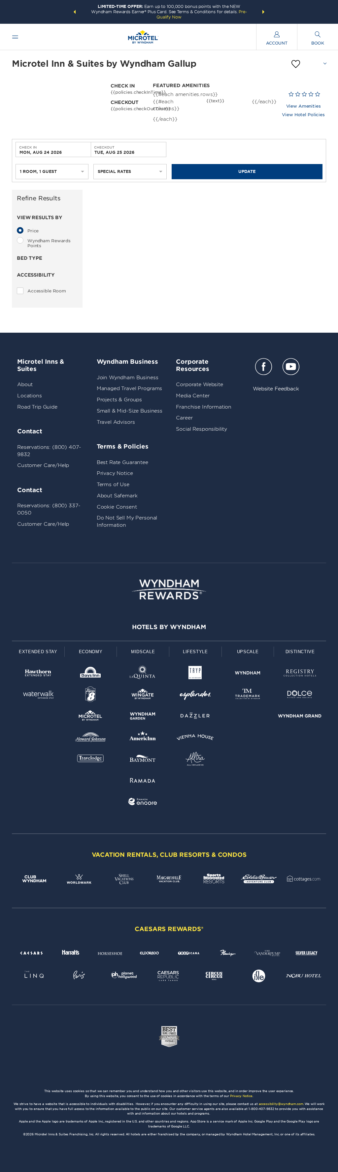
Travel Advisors (116, 422)
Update (246, 171)
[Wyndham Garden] (142, 717)
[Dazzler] (195, 717)
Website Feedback (276, 389)
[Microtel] (90, 717)
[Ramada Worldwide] (142, 781)
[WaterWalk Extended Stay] (38, 695)
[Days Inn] (90, 674)
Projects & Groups (119, 400)
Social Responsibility (201, 429)
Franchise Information (203, 407)
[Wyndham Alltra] (195, 760)
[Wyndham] (247, 674)
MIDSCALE (143, 651)
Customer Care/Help (43, 465)
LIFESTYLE (195, 651)
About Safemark (117, 496)
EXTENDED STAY (38, 651)
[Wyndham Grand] (299, 717)
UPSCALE (248, 651)
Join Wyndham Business (127, 378)
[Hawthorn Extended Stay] (38, 674)
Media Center (192, 396)
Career (184, 418)
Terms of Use (113, 484)
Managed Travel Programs (129, 388)
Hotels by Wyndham (169, 626)
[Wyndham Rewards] (169, 589)
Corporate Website (199, 384)
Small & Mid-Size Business (129, 411)
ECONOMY (91, 651)
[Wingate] (142, 695)
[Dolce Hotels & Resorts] (299, 695)
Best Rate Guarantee (122, 462)
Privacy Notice (115, 473)
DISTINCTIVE (300, 651)
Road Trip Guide (37, 407)
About (25, 384)
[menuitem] (15, 37)
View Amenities (303, 106)
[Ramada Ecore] (142, 802)
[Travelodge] (90, 760)
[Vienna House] (195, 738)
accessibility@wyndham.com (281, 1104)
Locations (29, 396)
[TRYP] (195, 674)
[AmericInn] (142, 738)
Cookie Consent (117, 507)
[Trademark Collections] (247, 695)
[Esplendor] (195, 695)
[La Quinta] (142, 674)
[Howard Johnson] (90, 738)
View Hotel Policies (303, 114)
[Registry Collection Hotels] (299, 674)
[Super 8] (90, 695)
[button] (75, 12)
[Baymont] (142, 760)
